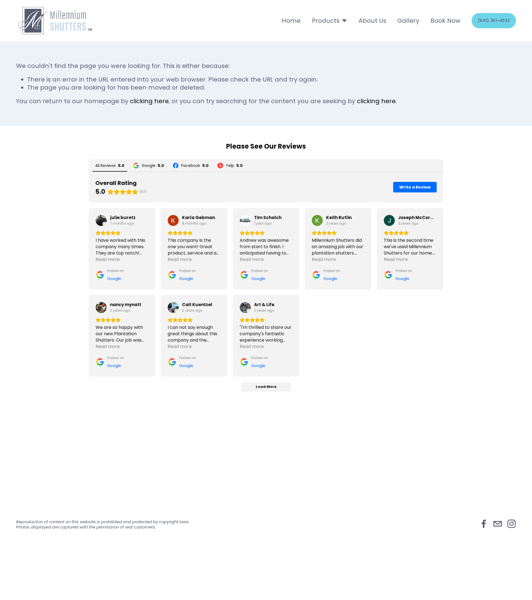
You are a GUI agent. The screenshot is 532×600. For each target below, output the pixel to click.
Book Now (446, 20)
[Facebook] (483, 523)
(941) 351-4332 (494, 20)
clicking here (149, 101)
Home (291, 20)
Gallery (408, 20)
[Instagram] (511, 523)
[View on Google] (101, 220)
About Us (372, 20)
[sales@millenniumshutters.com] (497, 523)
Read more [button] (108, 259)
